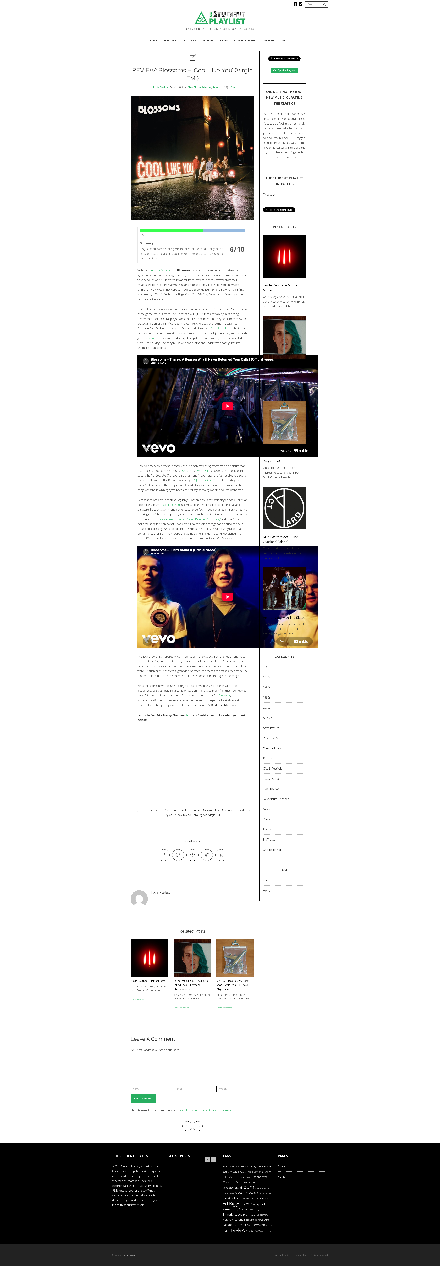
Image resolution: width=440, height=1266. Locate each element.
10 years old (233, 1166)
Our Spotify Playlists (284, 70)
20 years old (264, 1166)
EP (253, 1204)
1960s (267, 667)
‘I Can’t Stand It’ (218, 328)
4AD (225, 1166)
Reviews (208, 40)
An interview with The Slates (284, 617)
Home (153, 40)
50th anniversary (244, 1182)
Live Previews (271, 789)
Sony (248, 1231)
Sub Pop (254, 1231)
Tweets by (269, 194)
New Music (251, 1219)
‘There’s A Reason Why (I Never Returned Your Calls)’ (188, 519)
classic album (231, 1198)
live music (249, 1214)
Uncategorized (272, 850)
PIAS (235, 1225)
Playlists (189, 40)
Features (169, 40)
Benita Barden (265, 1193)
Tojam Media (129, 1255)
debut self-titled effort (163, 270)
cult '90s (254, 1198)
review (187, 815)
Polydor (250, 1225)
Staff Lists (269, 839)
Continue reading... (139, 999)
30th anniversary (230, 1177)
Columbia (245, 1198)
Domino (263, 1198)
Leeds (238, 1214)
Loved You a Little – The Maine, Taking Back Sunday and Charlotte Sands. (191, 985)
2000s (267, 708)
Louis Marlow (160, 87)
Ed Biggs (231, 1203)
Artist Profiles (271, 728)
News (224, 40)
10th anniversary (248, 1166)
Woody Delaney (265, 1231)
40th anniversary (260, 1176)
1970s (267, 677)
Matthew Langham (234, 1219)
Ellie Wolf (246, 1204)
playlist (242, 1225)
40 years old (244, 1176)
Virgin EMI (214, 815)
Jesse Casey (254, 1209)
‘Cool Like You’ (171, 505)
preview (258, 1224)
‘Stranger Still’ (153, 338)
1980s (267, 687)
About (286, 40)
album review (228, 1193)
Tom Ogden (199, 815)
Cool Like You (187, 810)
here (189, 715)
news (260, 1219)
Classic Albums (244, 40)
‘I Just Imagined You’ (206, 480)
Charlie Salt (170, 810)
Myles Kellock (173, 815)
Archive (267, 718)
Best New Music (273, 738)
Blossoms (224, 695)
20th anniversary (232, 1171)
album (145, 810)
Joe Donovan (205, 810)
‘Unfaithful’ (188, 471)
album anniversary (263, 1188)
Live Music (269, 40)
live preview (262, 1214)
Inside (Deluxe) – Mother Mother (148, 981)
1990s (267, 697)
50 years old (229, 1182)
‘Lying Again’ (202, 471)
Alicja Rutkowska (246, 1193)
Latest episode (272, 779)
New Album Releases (199, 87)
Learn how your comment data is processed (205, 1110)
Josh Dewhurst (223, 810)
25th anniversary (262, 1171)
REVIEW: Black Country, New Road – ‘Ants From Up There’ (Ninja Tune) (232, 985)
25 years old (247, 1171)
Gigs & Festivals (272, 768)
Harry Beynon (239, 1209)
